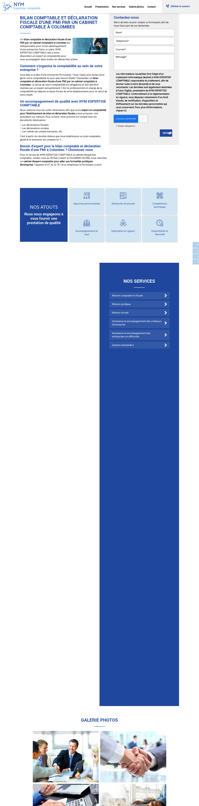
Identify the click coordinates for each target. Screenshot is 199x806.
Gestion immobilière (123, 345)
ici (125, 110)
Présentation (102, 6)
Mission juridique (121, 304)
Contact (151, 6)
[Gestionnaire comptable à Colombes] (66, 756)
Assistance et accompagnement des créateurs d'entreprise (137, 323)
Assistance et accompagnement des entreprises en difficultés (131, 335)
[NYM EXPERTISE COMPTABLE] (21, 6)
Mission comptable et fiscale (127, 295)
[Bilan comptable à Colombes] (133, 756)
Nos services (118, 6)
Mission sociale (120, 312)
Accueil (88, 6)
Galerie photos (136, 6)
